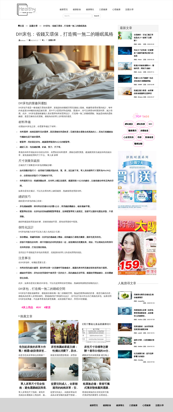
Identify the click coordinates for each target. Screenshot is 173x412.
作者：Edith (137, 44)
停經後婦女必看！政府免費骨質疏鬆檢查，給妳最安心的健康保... (143, 313)
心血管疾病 (128, 137)
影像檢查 (149, 137)
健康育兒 (64, 10)
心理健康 (116, 10)
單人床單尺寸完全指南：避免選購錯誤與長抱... (32, 388)
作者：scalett (138, 333)
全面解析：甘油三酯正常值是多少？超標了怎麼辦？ (143, 38)
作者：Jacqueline (139, 301)
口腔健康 (103, 10)
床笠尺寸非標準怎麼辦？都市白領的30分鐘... (96, 351)
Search (96, 16)
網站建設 (129, 124)
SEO (150, 124)
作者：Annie (138, 72)
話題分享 (130, 10)
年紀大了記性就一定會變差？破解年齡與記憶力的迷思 (143, 53)
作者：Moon (138, 59)
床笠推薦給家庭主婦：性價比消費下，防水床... (64, 351)
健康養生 (90, 10)
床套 (69, 111)
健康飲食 (77, 10)
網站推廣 (141, 124)
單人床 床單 (52, 155)
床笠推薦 (52, 299)
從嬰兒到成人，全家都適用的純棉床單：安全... (64, 388)
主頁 (22, 26)
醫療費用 (132, 131)
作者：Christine (138, 360)
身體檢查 (144, 131)
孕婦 (139, 137)
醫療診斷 (138, 144)
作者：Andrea (138, 319)
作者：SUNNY (138, 84)
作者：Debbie (138, 346)
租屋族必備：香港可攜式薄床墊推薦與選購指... (96, 388)
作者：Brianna (138, 97)
